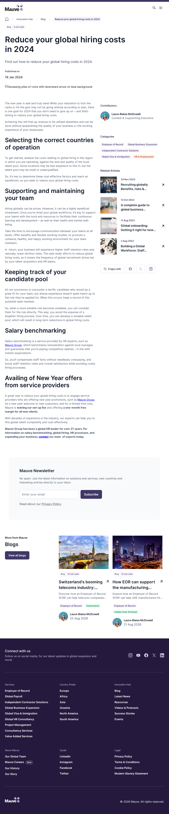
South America (69, 719)
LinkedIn (65, 756)
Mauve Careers (18, 762)
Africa (63, 696)
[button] (154, 7)
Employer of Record (112, 144)
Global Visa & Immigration (116, 156)
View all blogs (17, 555)
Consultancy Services (19, 730)
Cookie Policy (123, 767)
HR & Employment (144, 156)
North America (69, 713)
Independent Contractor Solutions (120, 150)
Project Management (18, 724)
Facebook (66, 767)
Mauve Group (13, 345)
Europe (64, 690)
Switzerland (92, 605)
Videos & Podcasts (126, 707)
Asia (62, 702)
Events (119, 719)
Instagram (66, 762)
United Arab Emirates (125, 611)
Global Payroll (13, 696)
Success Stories (125, 713)
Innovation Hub (25, 19)
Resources (121, 702)
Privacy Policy (51, 504)
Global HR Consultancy (19, 719)
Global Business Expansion (142, 144)
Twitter (64, 773)
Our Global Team (15, 756)
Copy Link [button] (114, 269)
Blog (43, 19)
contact (44, 436)
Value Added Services (19, 736)
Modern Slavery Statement (131, 773)
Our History (12, 768)
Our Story (11, 774)
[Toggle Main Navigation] (160, 7)
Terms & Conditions (127, 762)
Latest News (122, 696)
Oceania (65, 707)
